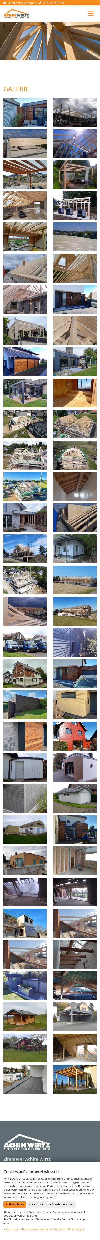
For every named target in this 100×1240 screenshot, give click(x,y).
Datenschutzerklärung (35, 1229)
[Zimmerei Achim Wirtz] (16, 13)
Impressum (12, 1229)
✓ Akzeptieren (14, 1204)
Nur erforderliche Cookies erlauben (51, 1204)
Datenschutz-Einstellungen (68, 1229)
